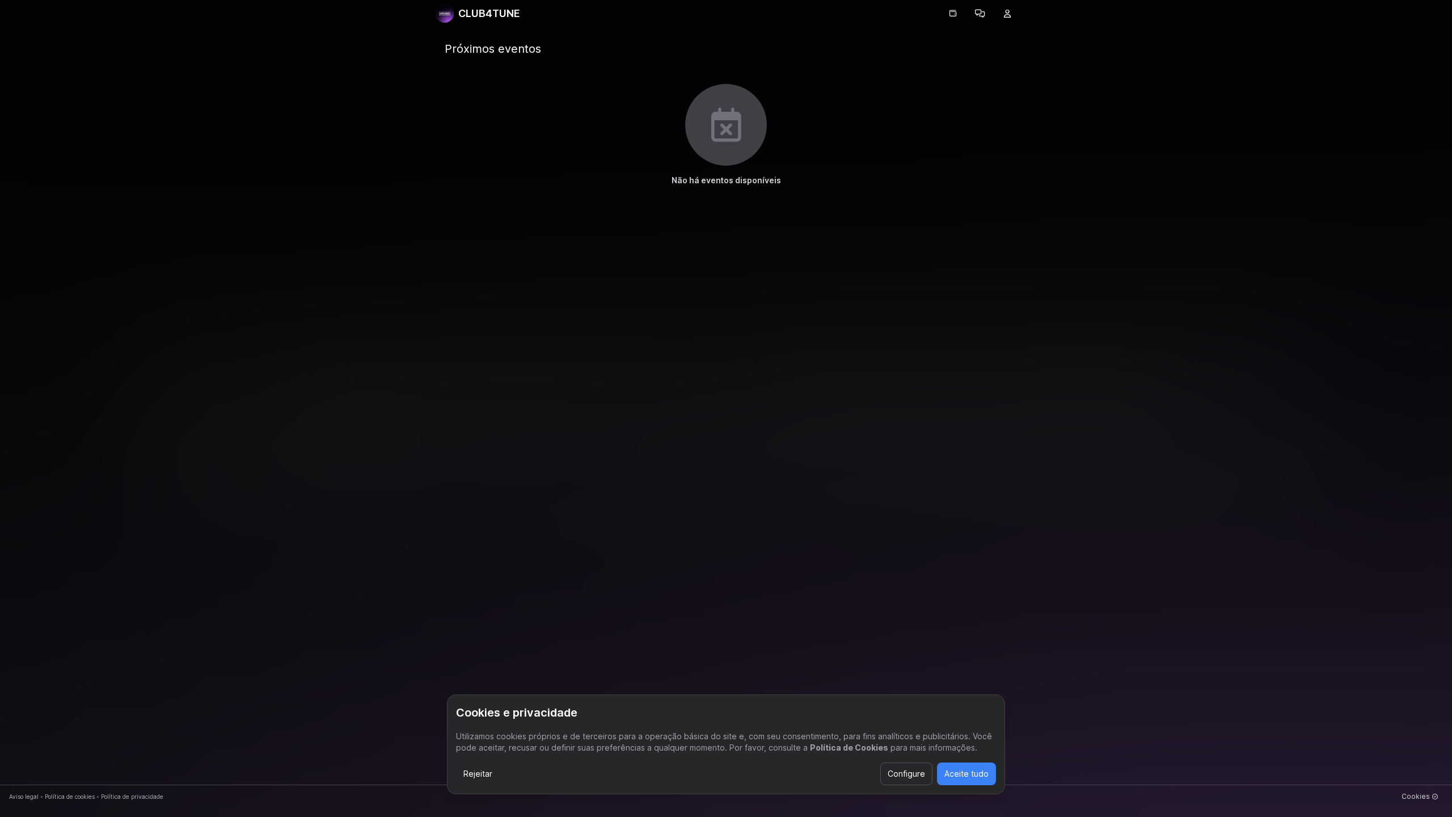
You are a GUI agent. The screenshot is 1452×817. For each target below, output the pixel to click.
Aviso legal (24, 796)
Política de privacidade (132, 796)
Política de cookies (70, 796)
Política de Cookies (849, 747)
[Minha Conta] (1007, 14)
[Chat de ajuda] (980, 14)
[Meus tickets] (953, 14)
